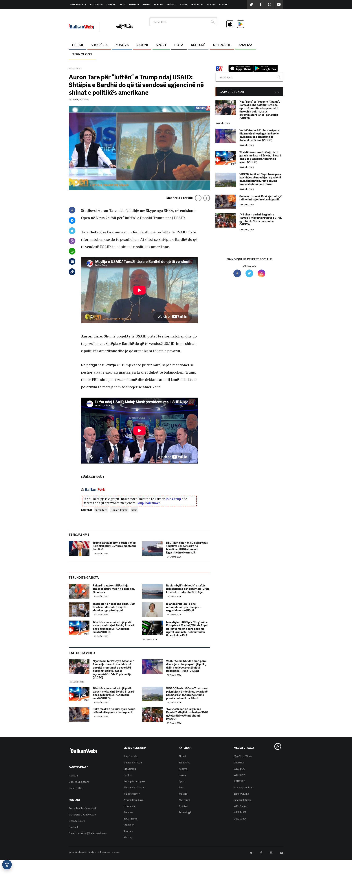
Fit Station (130, 768)
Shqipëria (99, 45)
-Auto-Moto (79, 63)
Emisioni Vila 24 (133, 762)
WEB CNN (240, 775)
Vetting (128, 837)
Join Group (173, 499)
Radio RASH (76, 788)
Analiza (245, 45)
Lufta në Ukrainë (178, 64)
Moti (122, 4)
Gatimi (183, 4)
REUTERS (239, 781)
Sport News (131, 818)
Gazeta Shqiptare (79, 781)
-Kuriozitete (220, 54)
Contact (73, 827)
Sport (161, 45)
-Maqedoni (142, 62)
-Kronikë (95, 54)
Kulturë (198, 45)
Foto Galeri (96, 4)
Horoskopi (197, 4)
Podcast (128, 812)
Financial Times (243, 800)
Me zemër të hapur (135, 787)
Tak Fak (128, 831)
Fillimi (77, 45)
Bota (178, 45)
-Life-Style (218, 62)
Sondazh (134, 4)
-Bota (158, 54)
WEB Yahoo (240, 806)
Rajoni (142, 45)
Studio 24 (129, 824)
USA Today (240, 818)
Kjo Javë (128, 775)
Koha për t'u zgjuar (134, 781)
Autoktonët (130, 756)
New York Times (243, 756)
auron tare (101, 510)
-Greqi (139, 54)
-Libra (193, 62)
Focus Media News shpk (82, 808)
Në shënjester (132, 793)
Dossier (158, 4)
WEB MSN (240, 812)
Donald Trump (119, 510)
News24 (211, 4)
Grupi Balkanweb (148, 503)
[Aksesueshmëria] (7, 864)
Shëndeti (171, 4)
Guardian (239, 762)
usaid (134, 510)
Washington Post (244, 787)
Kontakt (224, 4)
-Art (192, 54)
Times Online (241, 793)
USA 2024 (178, 54)
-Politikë (95, 62)
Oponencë (129, 806)
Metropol (222, 45)
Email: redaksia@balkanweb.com (88, 833)
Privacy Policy (77, 820)
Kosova (122, 45)
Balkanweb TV (78, 4)
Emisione (111, 4)
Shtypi (146, 4)
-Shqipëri (160, 62)
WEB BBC (239, 768)
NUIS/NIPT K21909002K (82, 814)
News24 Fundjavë (133, 800)
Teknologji (82, 54)
